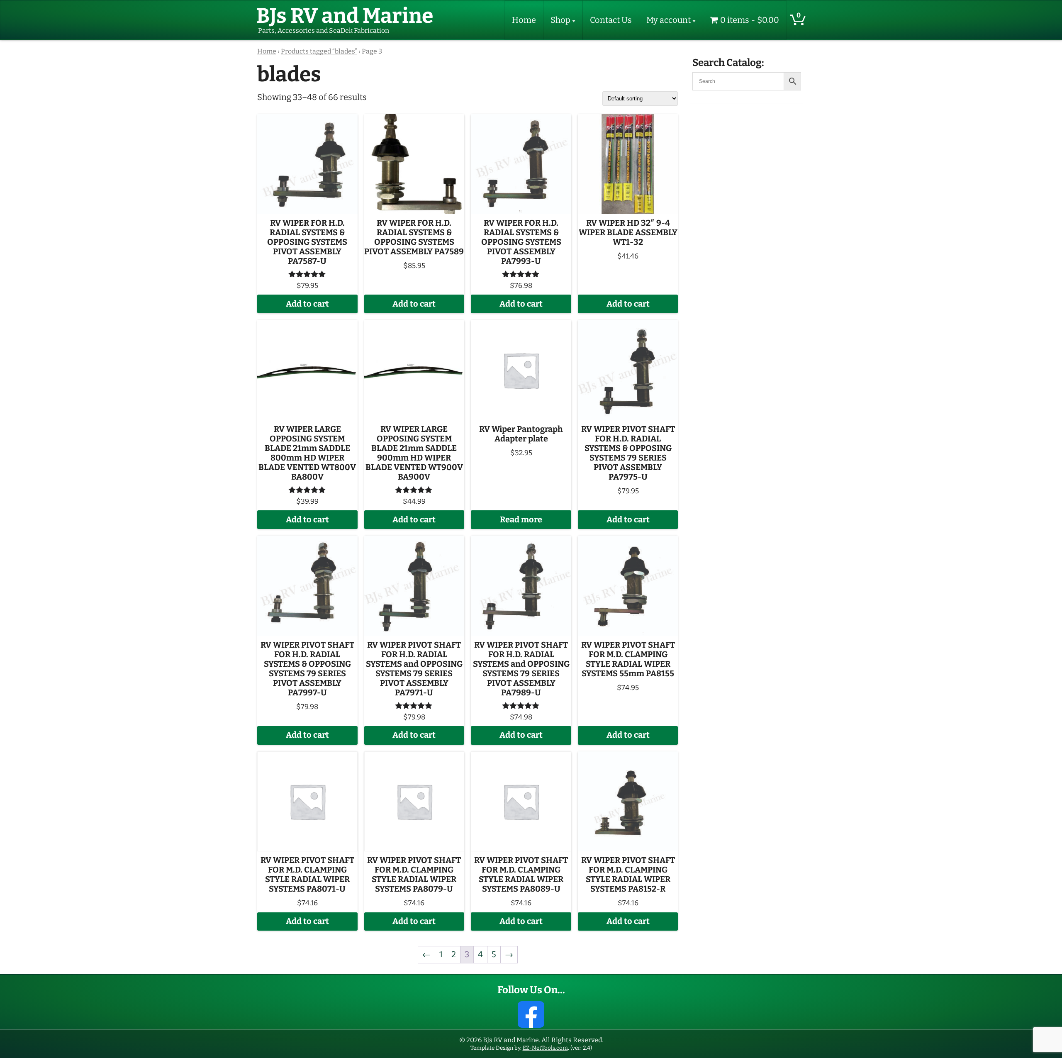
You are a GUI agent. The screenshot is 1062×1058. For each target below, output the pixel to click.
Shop (560, 20)
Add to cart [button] (307, 304)
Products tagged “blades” (319, 51)
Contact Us (611, 20)
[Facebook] (531, 1014)
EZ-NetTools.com (545, 1048)
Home (524, 20)
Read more (521, 519)
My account (668, 20)
